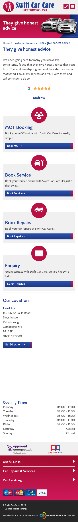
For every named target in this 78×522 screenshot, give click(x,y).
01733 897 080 (12, 336)
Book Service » (16, 193)
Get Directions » (15, 344)
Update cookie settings (16, 508)
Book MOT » (14, 146)
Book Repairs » (16, 236)
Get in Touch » (16, 284)
